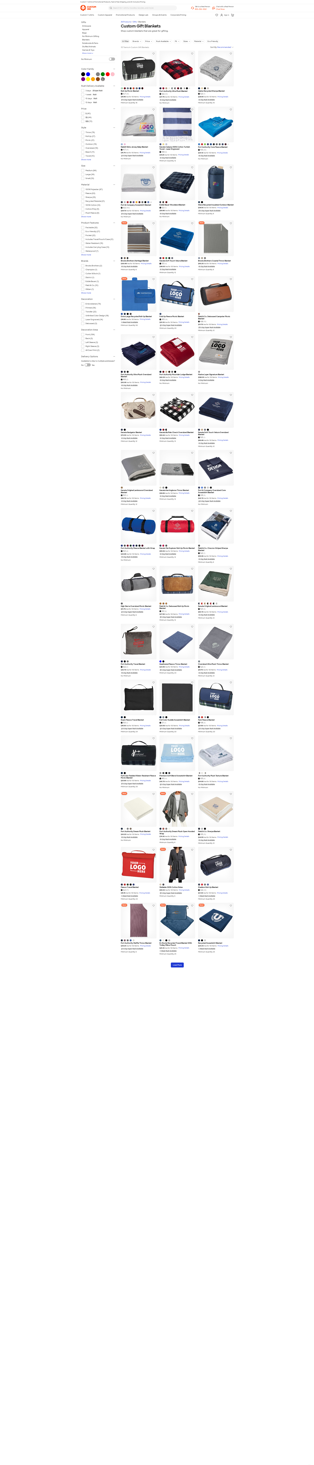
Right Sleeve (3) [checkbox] (92, 346)
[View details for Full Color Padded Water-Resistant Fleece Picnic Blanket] (139, 753)
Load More (177, 965)
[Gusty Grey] (128, 940)
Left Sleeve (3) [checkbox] (91, 342)
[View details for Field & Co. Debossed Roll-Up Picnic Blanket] (177, 584)
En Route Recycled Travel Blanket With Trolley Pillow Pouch (175, 944)
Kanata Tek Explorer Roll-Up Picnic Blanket (177, 548)
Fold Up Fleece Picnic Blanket (171, 316)
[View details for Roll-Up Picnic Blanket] (139, 68)
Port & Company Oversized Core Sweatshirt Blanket (212, 491)
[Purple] (208, 144)
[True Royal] (211, 144)
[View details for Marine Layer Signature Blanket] (216, 352)
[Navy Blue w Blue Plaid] (199, 717)
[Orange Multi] (134, 88)
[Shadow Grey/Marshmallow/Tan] (125, 258)
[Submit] (111, 8)
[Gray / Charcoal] (166, 546)
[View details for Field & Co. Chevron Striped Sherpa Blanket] (216, 526)
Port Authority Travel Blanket (133, 664)
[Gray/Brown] (166, 603)
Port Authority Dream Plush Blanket (135, 831)
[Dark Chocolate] (208, 603)
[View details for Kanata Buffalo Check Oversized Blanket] (177, 410)
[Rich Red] (163, 88)
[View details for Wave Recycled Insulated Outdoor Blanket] (216, 182)
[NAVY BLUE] (160, 940)
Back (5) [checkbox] (89, 338)
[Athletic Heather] (125, 202)
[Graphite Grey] (181, 88)
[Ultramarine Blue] (131, 940)
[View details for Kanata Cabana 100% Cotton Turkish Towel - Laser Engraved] (177, 124)
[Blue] (160, 661)
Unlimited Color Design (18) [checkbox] (97, 316)
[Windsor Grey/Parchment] (205, 258)
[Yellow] (163, 144)
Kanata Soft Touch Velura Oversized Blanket (213, 433)
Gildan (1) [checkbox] (89, 289)
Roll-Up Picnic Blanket (130, 91)
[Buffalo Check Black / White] (166, 430)
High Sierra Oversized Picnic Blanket (136, 606)
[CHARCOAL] (131, 314)
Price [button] (147, 41)
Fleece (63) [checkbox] (90, 193)
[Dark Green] (131, 202)
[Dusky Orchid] (125, 940)
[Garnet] (211, 603)
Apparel (85, 29)
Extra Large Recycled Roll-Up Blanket (136, 316)
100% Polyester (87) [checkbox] (94, 189)
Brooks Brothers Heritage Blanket (135, 261)
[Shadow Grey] (220, 144)
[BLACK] (128, 314)
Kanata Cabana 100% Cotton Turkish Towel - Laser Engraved (174, 148)
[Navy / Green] (131, 88)
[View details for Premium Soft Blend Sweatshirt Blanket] (177, 753)
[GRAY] (169, 940)
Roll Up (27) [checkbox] (90, 136)
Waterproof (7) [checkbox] (91, 251)
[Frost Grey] (128, 829)
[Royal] (148, 202)
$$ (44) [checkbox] (88, 117)
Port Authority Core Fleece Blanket (213, 147)
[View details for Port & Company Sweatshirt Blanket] (139, 182)
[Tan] (202, 88)
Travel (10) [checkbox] (90, 156)
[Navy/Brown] (163, 603)
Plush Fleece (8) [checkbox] (92, 213)
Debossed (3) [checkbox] (91, 323)
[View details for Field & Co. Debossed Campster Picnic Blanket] (216, 294)
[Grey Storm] (163, 885)
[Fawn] (166, 88)
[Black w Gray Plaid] (208, 717)
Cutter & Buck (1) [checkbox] (92, 273)
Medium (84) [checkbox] (91, 170)
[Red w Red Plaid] (202, 717)
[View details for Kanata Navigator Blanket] (139, 410)
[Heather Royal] (202, 488)
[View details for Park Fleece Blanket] (216, 697)
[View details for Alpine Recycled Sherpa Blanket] (216, 68)
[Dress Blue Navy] (199, 773)
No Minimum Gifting (90, 36)
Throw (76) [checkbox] (90, 132)
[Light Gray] (199, 314)
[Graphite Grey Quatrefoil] (175, 88)
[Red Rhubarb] (163, 372)
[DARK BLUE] (125, 314)
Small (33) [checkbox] (89, 178)
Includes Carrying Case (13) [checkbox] (97, 247)
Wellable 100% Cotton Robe (171, 887)
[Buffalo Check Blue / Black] (160, 430)
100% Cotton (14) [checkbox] (92, 205)
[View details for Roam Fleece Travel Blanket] (139, 697)
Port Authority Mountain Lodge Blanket (175, 375)
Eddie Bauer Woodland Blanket (172, 205)
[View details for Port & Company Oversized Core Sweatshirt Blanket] (216, 468)
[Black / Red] (142, 88)
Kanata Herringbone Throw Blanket (174, 490)
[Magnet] (217, 144)
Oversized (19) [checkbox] (91, 148)
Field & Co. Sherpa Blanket (209, 831)
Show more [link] (86, 159)
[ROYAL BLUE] (122, 314)
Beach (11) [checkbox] (89, 152)
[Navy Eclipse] (160, 372)
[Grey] (202, 829)
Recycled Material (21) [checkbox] (95, 201)
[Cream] (160, 488)
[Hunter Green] (166, 258)
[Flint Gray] (172, 258)
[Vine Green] (205, 144)
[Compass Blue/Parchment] (199, 258)
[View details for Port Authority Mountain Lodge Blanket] (177, 352)
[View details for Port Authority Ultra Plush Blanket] (177, 68)
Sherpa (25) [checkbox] (90, 197)
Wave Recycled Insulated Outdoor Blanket (216, 205)
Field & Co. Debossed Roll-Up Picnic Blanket (174, 607)
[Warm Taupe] (131, 829)
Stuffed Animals (89, 47)
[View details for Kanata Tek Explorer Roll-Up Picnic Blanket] (177, 526)
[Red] (128, 202)
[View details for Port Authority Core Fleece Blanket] (216, 124)
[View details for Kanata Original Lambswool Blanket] (216, 584)
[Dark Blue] (199, 88)
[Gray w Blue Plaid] (205, 717)
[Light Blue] (122, 144)
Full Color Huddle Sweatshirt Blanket (174, 720)
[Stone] (160, 885)
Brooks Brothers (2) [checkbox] (93, 266)
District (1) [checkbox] (89, 277)
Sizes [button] (185, 41)
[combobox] (142, 8)
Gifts (135, 22)
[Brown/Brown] (160, 603)
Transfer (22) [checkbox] (90, 312)
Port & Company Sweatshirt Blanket (136, 205)
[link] (88, 8)
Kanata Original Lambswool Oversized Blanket (137, 491)
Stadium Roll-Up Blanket (208, 887)
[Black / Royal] (139, 88)
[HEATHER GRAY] (205, 940)
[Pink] (125, 144)
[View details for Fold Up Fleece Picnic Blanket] (177, 294)
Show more (87, 53)
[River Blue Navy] (122, 829)
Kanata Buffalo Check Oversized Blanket (176, 432)
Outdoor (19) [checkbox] (91, 144)
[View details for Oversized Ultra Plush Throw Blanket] (216, 641)
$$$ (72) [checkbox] (88, 121)
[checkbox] (100, 90)
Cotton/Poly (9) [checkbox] (92, 209)
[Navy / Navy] (160, 546)
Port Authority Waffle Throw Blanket (136, 943)
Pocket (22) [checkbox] (90, 235)
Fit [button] (176, 41)
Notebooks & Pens (90, 43)
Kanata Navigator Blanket (131, 432)
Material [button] (197, 41)
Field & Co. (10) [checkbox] (91, 285)
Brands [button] (136, 41)
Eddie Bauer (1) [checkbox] (92, 281)
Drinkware (86, 26)
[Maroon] (226, 144)
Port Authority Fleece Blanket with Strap (138, 548)
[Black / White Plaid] (184, 88)
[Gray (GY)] (199, 661)
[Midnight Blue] (199, 603)
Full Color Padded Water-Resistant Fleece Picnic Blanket (138, 777)
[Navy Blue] (160, 717)
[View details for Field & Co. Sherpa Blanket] (216, 809)
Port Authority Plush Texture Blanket (213, 776)
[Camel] (202, 430)
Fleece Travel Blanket (130, 887)
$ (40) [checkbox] (88, 113)
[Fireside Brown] (169, 372)
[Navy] (160, 144)
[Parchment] (134, 940)
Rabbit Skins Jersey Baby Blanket (134, 147)
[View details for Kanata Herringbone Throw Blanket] (177, 468)
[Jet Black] (145, 202)
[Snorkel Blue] (199, 144)
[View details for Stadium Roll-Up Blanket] (216, 865)
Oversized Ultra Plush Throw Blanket (213, 664)
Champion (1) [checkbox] (91, 270)
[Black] (205, 88)
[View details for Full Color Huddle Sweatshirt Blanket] (177, 697)
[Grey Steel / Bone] (163, 202)
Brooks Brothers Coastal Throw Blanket (214, 261)
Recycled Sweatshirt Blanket (210, 943)
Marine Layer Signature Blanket (211, 375)
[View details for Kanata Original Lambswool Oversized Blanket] (139, 468)
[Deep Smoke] (128, 661)
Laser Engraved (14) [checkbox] (94, 319)
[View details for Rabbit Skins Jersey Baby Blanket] (139, 124)
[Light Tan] (122, 488)
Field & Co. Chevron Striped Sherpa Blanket (213, 549)
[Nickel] (160, 773)
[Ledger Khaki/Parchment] (202, 258)
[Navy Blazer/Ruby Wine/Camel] (122, 258)
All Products (126, 22)
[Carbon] (163, 773)
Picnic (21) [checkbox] (89, 140)
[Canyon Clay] (163, 829)
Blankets (86, 40)
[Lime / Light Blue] (122, 88)
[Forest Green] (128, 885)
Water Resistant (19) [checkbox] (94, 243)
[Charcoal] (142, 202)
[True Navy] (223, 144)
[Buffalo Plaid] (178, 88)
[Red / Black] (125, 88)
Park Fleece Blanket (206, 720)
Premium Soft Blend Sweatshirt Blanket (175, 776)
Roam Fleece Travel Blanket (132, 720)
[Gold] (136, 202)
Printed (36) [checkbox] (90, 308)
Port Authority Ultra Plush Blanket (173, 91)
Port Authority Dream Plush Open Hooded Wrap (177, 832)
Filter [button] (126, 41)
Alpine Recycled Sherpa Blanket (211, 91)
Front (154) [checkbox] (90, 334)
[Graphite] (125, 372)
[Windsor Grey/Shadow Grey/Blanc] (128, 258)
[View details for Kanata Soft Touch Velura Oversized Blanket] (216, 410)
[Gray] (208, 88)
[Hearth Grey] (172, 372)
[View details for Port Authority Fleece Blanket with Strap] (139, 526)
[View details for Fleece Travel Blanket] (139, 865)
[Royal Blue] (134, 885)
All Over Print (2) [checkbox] (92, 350)
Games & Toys (88, 50)
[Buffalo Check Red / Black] (163, 430)
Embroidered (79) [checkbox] (93, 304)
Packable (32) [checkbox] (91, 227)
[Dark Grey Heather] (205, 488)
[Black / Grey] (136, 88)
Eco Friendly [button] (213, 41)
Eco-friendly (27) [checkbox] (92, 231)
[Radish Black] (166, 202)
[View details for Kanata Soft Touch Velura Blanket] (177, 238)
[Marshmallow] (169, 88)
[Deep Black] (187, 88)
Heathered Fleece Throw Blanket (173, 664)
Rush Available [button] (162, 41)
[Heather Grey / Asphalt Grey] (199, 372)
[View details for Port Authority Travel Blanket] (139, 641)
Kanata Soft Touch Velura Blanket (173, 261)
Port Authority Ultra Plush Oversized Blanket (136, 376)
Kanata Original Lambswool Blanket (213, 606)
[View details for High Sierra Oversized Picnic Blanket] (139, 584)
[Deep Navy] (160, 88)
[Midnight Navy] (169, 773)
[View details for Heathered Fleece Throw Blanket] (177, 641)
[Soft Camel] (166, 372)
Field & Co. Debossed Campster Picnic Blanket (214, 317)
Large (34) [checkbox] (89, 174)
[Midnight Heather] (125, 546)
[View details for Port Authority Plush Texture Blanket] (216, 753)
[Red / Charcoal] (163, 546)
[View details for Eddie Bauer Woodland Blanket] (177, 182)
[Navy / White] (128, 88)
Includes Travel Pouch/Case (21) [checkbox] (99, 239)
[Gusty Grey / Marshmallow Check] (172, 88)
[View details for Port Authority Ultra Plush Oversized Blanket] (139, 352)
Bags (84, 33)
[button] (225, 9)
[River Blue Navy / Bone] (160, 202)
